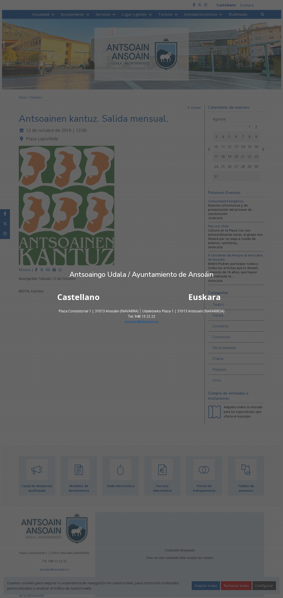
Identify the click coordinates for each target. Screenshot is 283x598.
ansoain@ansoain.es (141, 321)
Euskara (204, 297)
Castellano (78, 297)
